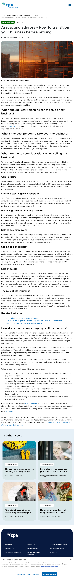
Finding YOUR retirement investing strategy (23, 323)
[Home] (15, 535)
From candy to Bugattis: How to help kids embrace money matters (33, 321)
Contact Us (53, 553)
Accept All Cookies (49, 574)
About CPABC (9, 544)
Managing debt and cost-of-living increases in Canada (53, 511)
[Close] (71, 560)
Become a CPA (9, 548)
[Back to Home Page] (10, 4)
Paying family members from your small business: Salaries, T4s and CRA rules (54, 471)
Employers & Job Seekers (13, 553)
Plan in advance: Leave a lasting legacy (21, 318)
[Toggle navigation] (69, 4)
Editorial (20, 22)
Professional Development (58, 544)
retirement (13, 126)
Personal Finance (8, 22)
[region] (37, 567)
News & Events (11, 15)
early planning (31, 403)
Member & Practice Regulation (33, 553)
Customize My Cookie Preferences (28, 574)
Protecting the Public (57, 548)
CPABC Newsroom (25, 15)
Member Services (33, 548)
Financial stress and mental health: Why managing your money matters (18, 512)
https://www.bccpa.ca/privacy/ (51, 566)
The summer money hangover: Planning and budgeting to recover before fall (19, 471)
